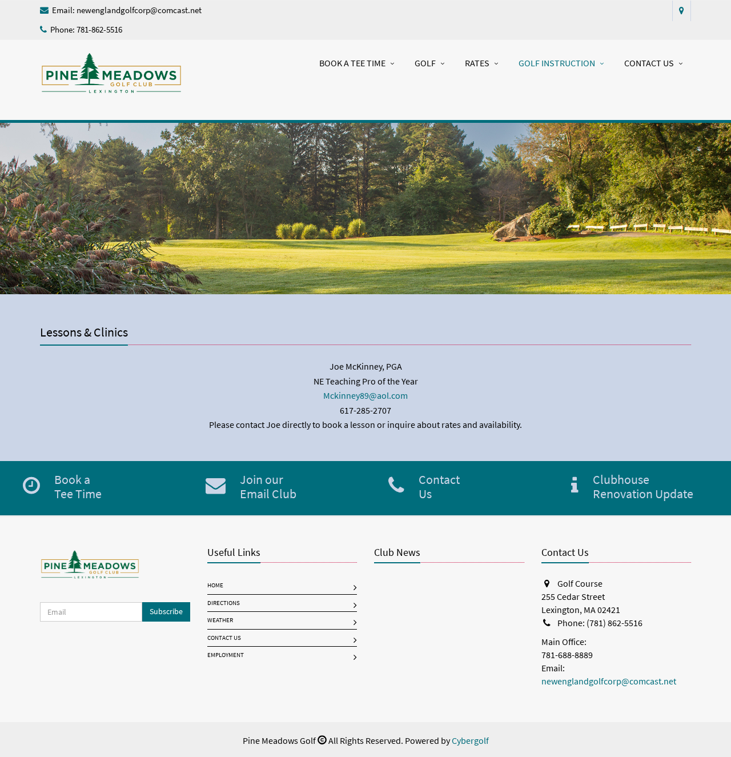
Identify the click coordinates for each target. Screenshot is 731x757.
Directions (223, 603)
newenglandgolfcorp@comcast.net (139, 10)
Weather (220, 620)
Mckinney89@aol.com (365, 396)
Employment (225, 655)
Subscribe (166, 611)
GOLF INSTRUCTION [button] (557, 63)
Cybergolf (470, 741)
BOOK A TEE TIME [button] (352, 63)
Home (215, 585)
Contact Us (224, 638)
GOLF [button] (425, 63)
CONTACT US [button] (649, 63)
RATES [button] (477, 63)
